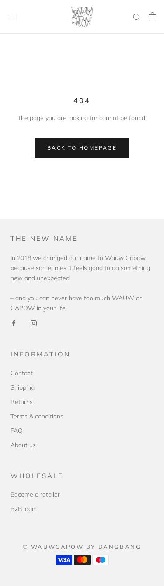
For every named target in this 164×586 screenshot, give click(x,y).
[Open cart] (152, 16)
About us (23, 445)
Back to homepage (82, 147)
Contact (21, 373)
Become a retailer (35, 494)
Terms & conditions (36, 416)
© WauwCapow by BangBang (82, 546)
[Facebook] (13, 323)
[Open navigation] (12, 17)
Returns (21, 402)
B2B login (23, 509)
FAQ (16, 431)
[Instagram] (34, 323)
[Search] (137, 17)
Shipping (22, 387)
